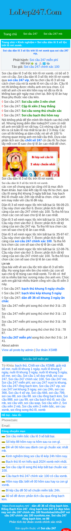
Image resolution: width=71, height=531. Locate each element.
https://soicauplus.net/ (15, 505)
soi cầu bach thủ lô (42, 399)
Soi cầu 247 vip (49, 386)
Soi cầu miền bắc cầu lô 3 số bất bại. (30, 436)
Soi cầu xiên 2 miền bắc (38, 406)
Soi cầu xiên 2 (51, 403)
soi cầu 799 (56, 392)
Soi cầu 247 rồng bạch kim (19, 386)
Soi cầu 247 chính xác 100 (41, 66)
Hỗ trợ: (26, 63)
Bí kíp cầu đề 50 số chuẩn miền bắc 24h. (33, 490)
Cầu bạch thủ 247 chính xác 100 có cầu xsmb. (37, 476)
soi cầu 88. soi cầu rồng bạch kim (39, 396)
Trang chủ (10, 34)
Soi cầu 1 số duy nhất (37, 375)
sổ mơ (6, 375)
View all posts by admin (18, 350)
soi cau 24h (45, 389)
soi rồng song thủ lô (23, 409)
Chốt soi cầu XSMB (41, 365)
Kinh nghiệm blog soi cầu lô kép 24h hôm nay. (37, 456)
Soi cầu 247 (30, 33)
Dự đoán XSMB (46, 350)
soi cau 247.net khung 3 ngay (33, 387)
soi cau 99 (21, 399)
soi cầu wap (32, 403)
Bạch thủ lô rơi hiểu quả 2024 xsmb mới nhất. (36, 461)
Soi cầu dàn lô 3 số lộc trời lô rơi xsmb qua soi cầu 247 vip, (35, 52)
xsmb (41, 409)
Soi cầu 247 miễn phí (44, 60)
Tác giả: (17, 66)
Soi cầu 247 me (55, 379)
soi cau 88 (9, 396)
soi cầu (16, 375)
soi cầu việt (15, 403)
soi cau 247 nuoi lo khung (49, 382)
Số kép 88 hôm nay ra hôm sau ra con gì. (33, 441)
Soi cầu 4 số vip (19, 392)
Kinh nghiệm (26, 42)
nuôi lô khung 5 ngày (53, 372)
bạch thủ (21, 365)
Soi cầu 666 (39, 392)
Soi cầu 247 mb (53, 33)
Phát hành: (21, 60)
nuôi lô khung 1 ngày (26, 369)
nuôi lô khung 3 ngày (23, 372)
